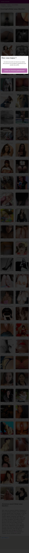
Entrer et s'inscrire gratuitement (14, 70)
